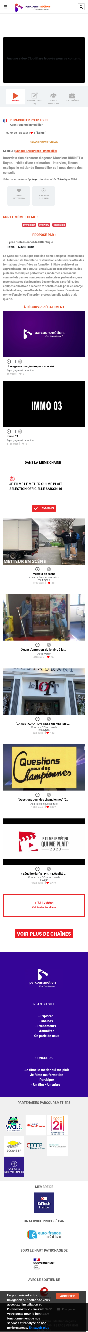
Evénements (46, 1026)
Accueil (8, 31)
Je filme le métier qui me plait (47, 1070)
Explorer (20, 31)
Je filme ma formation (46, 1075)
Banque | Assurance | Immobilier (36, 150)
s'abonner (47, 508)
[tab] (15, 96)
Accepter (67, 1296)
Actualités (46, 1031)
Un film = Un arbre (46, 1085)
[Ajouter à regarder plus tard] (10, 361)
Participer (46, 1080)
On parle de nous (46, 1036)
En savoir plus (39, 1327)
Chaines (47, 1021)
